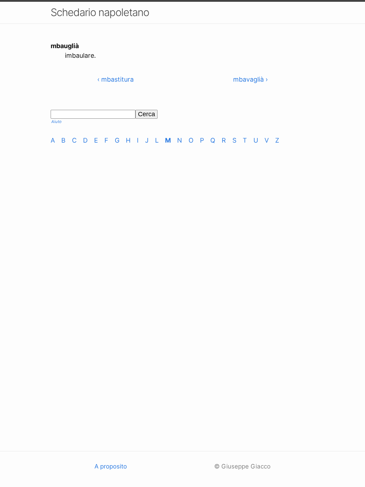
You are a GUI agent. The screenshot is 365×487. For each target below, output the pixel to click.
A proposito (110, 466)
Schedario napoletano (100, 12)
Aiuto (56, 121)
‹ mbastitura (115, 79)
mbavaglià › (250, 79)
